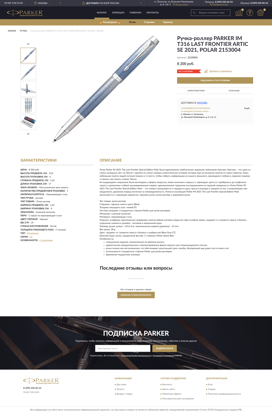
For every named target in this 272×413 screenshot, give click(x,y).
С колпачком (46, 240)
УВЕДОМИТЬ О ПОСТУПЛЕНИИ (215, 80)
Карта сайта (168, 389)
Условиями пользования (163, 356)
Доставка (121, 385)
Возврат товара (124, 394)
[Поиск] (194, 13)
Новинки (135, 13)
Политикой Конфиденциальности (136, 356)
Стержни (149, 22)
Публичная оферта (171, 394)
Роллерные (33, 233)
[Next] (28, 133)
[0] (260, 12)
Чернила (168, 22)
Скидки (211, 389)
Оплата (120, 389)
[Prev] (28, 43)
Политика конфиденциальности (224, 394)
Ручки (132, 22)
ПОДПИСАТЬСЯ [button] (164, 348)
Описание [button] (234, 91)
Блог (210, 385)
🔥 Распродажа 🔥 (110, 22)
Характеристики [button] (196, 91)
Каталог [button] (102, 13)
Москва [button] (202, 103)
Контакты (153, 13)
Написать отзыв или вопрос (136, 295)
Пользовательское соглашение (178, 399)
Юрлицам (118, 13)
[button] (219, 4)
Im (31, 237)
